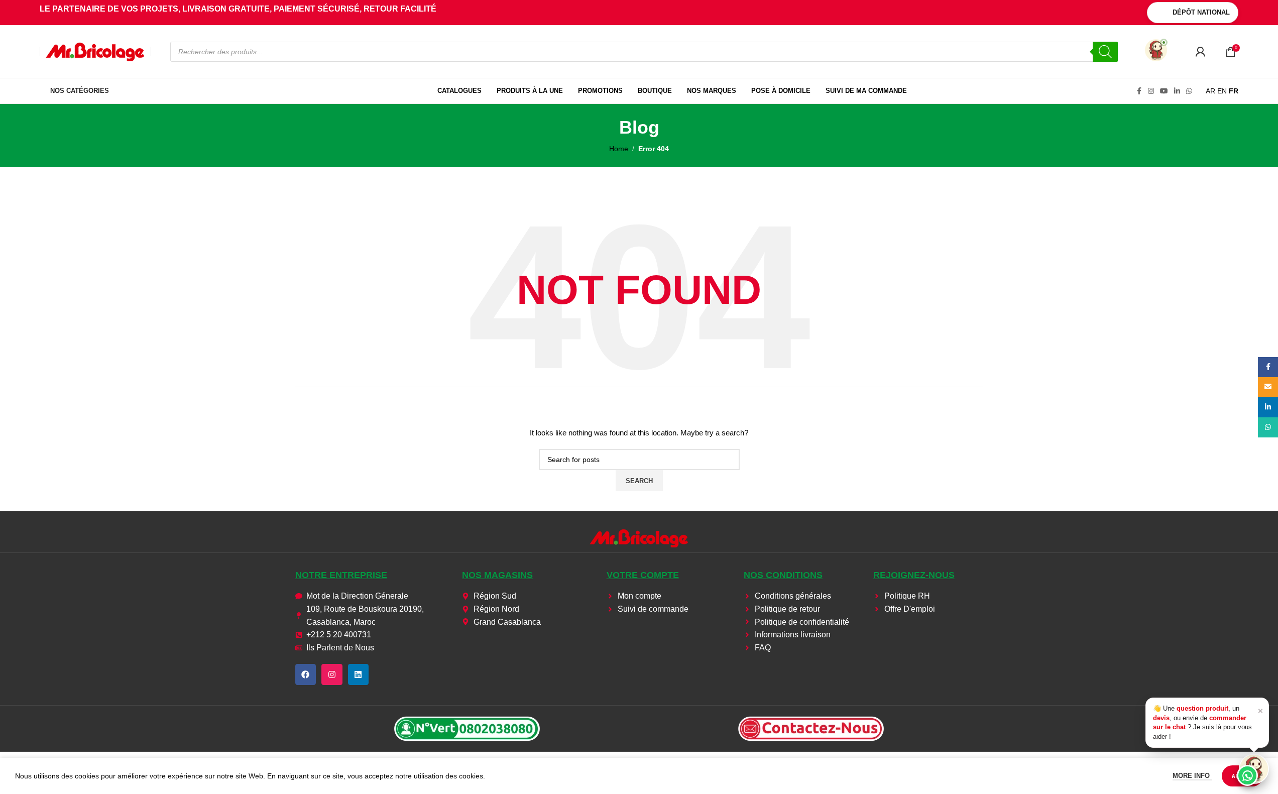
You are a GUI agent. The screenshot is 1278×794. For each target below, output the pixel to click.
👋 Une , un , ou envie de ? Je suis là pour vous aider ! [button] (1208, 722)
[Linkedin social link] (1177, 91)
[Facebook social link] (1139, 91)
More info (1192, 775)
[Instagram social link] (1151, 91)
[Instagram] (331, 674)
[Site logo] (95, 51)
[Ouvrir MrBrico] (1156, 50)
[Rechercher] (1105, 52)
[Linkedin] (358, 674)
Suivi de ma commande (866, 90)
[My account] (1200, 52)
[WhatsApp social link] (1189, 91)
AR (1210, 91)
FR (1233, 91)
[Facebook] (305, 674)
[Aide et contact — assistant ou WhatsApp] (1254, 769)
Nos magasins (497, 575)
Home (618, 149)
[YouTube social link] (1164, 91)
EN (1222, 91)
